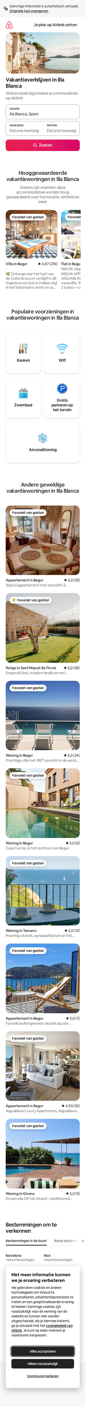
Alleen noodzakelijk (43, 1364)
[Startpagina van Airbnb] (9, 24)
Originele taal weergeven (28, 11)
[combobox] (42, 114)
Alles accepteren (43, 1351)
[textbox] (24, 130)
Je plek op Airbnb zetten (55, 24)
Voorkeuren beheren (43, 1376)
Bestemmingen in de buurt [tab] (26, 1241)
